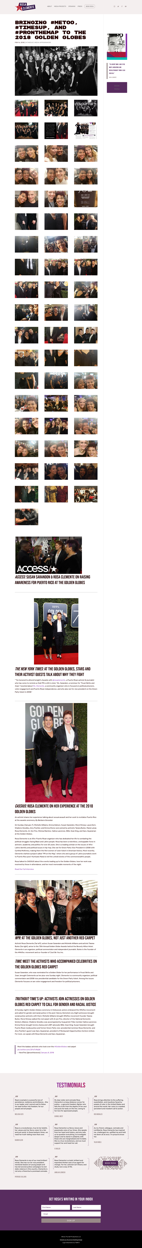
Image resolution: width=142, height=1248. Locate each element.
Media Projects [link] (60, 6)
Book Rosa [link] (90, 6)
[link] (25, 7)
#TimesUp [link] (30, 42)
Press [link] (80, 6)
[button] (114, 6)
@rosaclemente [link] (59, 680)
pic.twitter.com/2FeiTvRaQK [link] (28, 1050)
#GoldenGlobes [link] (60, 1047)
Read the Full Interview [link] (24, 869)
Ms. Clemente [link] (38, 686)
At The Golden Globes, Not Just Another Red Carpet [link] (55, 938)
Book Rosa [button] (117, 87)
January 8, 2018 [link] (47, 1053)
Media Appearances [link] (42, 42)
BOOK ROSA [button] (110, 1163)
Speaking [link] (71, 6)
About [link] (49, 6)
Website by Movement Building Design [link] (71, 1239)
